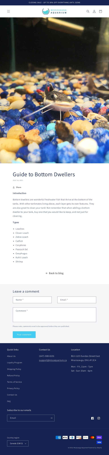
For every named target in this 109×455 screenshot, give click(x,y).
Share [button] (18, 187)
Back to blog (56, 273)
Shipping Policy (14, 369)
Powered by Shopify (95, 448)
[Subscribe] (51, 418)
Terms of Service (14, 382)
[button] (8, 11)
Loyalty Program (14, 362)
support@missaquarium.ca (53, 360)
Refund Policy (13, 375)
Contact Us (12, 394)
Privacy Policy (13, 388)
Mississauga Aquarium (81, 448)
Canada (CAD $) (16, 443)
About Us (11, 356)
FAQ (9, 401)
